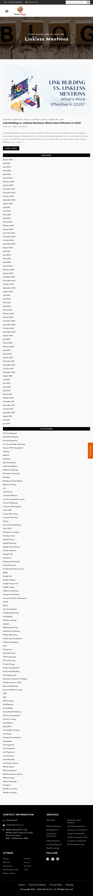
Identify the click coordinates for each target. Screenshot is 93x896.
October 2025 (8, 196)
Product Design (9, 664)
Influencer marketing (10, 591)
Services (6, 859)
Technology (7, 734)
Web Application (52, 830)
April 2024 (7, 262)
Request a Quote (9, 873)
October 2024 (8, 240)
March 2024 (7, 266)
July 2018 (6, 380)
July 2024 (6, 251)
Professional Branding (11, 671)
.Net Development (10, 433)
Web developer (8, 767)
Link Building (7, 617)
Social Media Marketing (12, 712)
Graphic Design (8, 587)
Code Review (8, 492)
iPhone (5, 606)
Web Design (50, 820)
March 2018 (7, 394)
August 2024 (8, 248)
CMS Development (53, 841)
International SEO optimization (15, 598)
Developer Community (11, 532)
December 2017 (9, 402)
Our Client (27, 866)
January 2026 (8, 185)
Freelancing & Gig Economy (13, 569)
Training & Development (12, 738)
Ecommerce (7, 558)
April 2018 (7, 391)
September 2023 (9, 288)
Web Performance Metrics (13, 774)
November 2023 (9, 281)
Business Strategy (9, 485)
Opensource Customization (77, 830)
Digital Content (32, 119)
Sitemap (69, 885)
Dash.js (5, 521)
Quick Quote (90, 451)
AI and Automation (10, 441)
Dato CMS (7, 529)
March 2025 (7, 222)
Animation (7, 459)
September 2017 (9, 413)
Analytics (6, 452)
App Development (9, 463)
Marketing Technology (11, 631)
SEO (62, 119)
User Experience (9, 752)
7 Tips (26, 870)
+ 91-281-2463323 (14, 2)
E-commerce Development (76, 841)
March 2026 (7, 178)
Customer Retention (10, 517)
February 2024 (8, 270)
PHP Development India (75, 844)
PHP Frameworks (9, 657)
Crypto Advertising (10, 514)
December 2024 (9, 233)
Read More (11, 148)
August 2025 (8, 204)
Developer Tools (9, 536)
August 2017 (7, 416)
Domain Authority (9, 551)
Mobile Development (11, 642)
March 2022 (7, 343)
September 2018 (9, 372)
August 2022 (8, 336)
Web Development (10, 770)
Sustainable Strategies (11, 730)
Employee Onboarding (11, 562)
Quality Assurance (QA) (12, 683)
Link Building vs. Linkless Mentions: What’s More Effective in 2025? (42, 123)
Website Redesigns (10, 781)
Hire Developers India (10, 870)
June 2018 (6, 383)
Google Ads (7, 576)
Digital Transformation (11, 547)
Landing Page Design (11, 613)
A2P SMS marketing (10, 437)
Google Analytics (9, 580)
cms (4, 488)
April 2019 (7, 350)
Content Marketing (12, 119)
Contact (27, 862)
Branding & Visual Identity (13, 481)
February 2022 (8, 347)
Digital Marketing (50, 119)
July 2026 (6, 163)
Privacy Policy (56, 885)
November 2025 (9, 193)
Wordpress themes (10, 793)
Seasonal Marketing (10, 686)
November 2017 (9, 405)
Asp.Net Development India (77, 837)
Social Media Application (76, 826)
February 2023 (8, 314)
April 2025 (7, 218)
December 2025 (9, 189)
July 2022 (6, 339)
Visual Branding (9, 759)
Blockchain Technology (11, 474)
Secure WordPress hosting (12, 690)
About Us (6, 862)
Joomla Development (54, 844)
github (5, 572)
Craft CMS (7, 510)
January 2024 (8, 273)
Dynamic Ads (8, 554)
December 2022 (9, 321)
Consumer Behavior (10, 496)
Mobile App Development (12, 639)
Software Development (11, 716)
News (5, 646)
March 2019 (7, 354)
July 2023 (6, 295)
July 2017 (6, 420)
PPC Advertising (9, 661)
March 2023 (7, 310)
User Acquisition (9, 748)
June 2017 (6, 424)
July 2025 (6, 207)
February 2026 (8, 182)
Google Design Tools (10, 584)
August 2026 (8, 160)
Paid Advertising (9, 653)
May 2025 (7, 215)
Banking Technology (10, 470)
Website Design (9, 778)
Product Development (11, 668)
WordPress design (52, 848)
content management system (14, 499)
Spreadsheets (8, 723)
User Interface (8, 756)
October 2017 (8, 409)
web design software (10, 763)
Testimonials (7, 866)
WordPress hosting (10, 789)
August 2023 (8, 292)
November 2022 (9, 325)
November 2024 (9, 237)
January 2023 (8, 317)
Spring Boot (7, 726)
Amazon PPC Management (13, 448)
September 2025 (9, 200)
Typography (7, 741)
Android (6, 455)
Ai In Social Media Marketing (14, 444)
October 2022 (8, 328)
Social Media (8, 708)
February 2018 (8, 398)
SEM (5, 693)
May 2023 (7, 303)
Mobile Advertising (10, 635)
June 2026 (7, 167)
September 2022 (9, 332)
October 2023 (8, 284)
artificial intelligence (10, 466)
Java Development (10, 609)
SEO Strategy (8, 701)
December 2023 (9, 277)
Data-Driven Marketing (12, 525)
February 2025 (8, 226)
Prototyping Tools (9, 675)
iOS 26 (5, 602)
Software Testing (9, 719)
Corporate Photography (12, 507)
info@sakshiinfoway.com (15, 825)
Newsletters (7, 649)
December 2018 (9, 361)
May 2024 (7, 259)
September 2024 (9, 244)
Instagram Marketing (11, 594)
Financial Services (9, 565)
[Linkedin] (57, 859)
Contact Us (33, 2)
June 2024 (7, 255)
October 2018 (8, 369)
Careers (21, 885)
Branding (6, 477)
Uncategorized (8, 745)
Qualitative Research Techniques (15, 679)
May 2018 (7, 387)
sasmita (24, 127)
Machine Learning (9, 620)
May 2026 (7, 171)
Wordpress (7, 785)
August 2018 (7, 376)
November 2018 (9, 365)
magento (6, 624)
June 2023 (7, 299)
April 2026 (7, 174)
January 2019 (8, 358)
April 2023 (7, 306)
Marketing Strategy (10, 627)
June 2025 (7, 211)
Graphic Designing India (76, 833)
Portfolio (27, 859)
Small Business (8, 704)
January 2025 (8, 229)
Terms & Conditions (37, 885)
